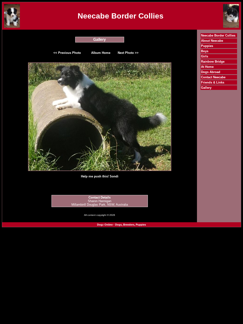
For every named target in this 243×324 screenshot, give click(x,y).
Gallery (206, 87)
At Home (207, 67)
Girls (204, 56)
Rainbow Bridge (212, 61)
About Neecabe (212, 40)
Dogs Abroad (210, 72)
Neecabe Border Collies (218, 35)
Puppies (207, 46)
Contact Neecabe (213, 77)
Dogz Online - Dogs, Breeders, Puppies (121, 224)
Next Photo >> (128, 53)
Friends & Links (212, 82)
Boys (204, 51)
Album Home (100, 53)
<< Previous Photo (67, 53)
